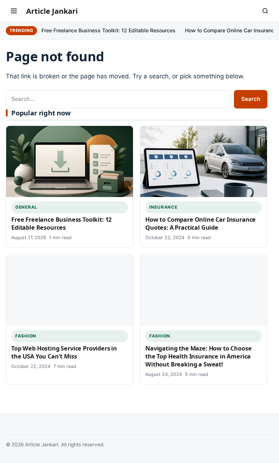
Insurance (163, 207)
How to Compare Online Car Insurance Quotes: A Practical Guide (200, 224)
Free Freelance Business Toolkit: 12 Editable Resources (108, 30)
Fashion (25, 336)
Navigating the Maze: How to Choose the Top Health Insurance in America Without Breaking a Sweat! (198, 356)
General (26, 207)
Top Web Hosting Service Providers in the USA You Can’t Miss (64, 352)
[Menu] (14, 11)
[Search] (265, 11)
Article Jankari (52, 11)
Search (250, 98)
